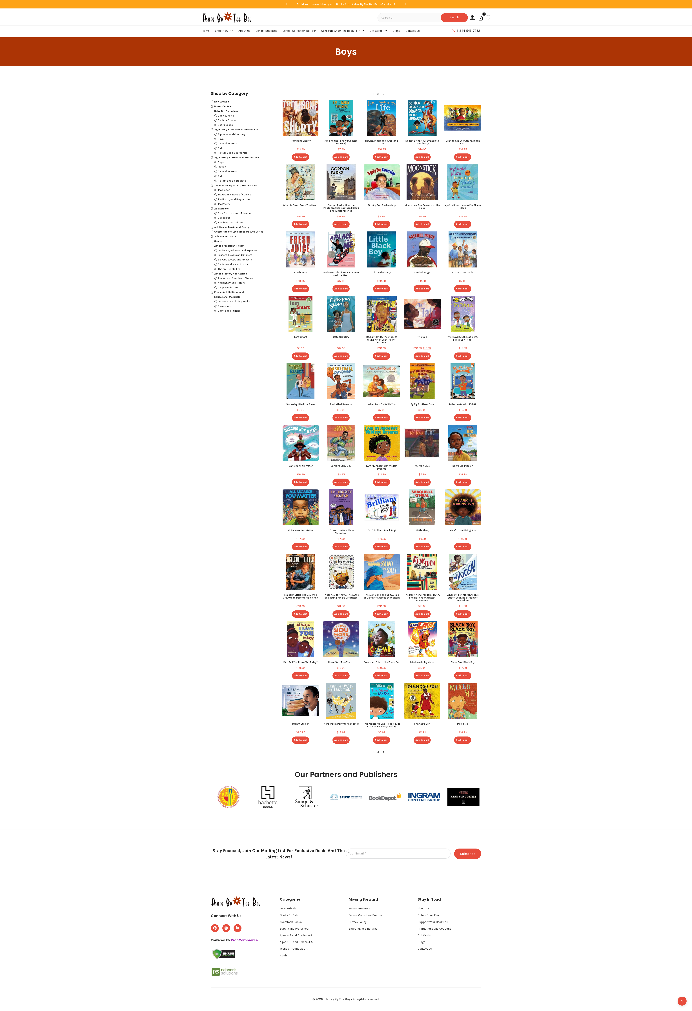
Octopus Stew (341, 336)
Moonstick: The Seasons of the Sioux (422, 206)
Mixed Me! (462, 723)
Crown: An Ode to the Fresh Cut (381, 662)
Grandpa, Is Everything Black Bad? (463, 142)
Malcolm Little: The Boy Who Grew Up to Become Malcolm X (300, 596)
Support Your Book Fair (433, 922)
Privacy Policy (357, 922)
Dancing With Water (301, 465)
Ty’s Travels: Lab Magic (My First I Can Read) (462, 338)
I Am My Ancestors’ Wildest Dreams (381, 467)
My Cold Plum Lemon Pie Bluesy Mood (462, 206)
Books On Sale (289, 915)
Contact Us (413, 30)
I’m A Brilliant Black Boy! (381, 530)
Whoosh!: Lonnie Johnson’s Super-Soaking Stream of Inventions (463, 597)
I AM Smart (300, 336)
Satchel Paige (422, 272)
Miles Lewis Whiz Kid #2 (462, 404)
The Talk (422, 336)
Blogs (396, 30)
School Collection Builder (299, 30)
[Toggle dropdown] (231, 30)
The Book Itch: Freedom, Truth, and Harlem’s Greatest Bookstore (422, 597)
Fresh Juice (300, 272)
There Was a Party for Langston (341, 723)
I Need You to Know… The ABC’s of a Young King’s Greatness (341, 596)
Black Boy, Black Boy (463, 662)
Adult (283, 955)
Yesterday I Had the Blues (300, 404)
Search (454, 17)
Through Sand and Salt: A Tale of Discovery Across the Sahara (382, 596)
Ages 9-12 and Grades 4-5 (296, 942)
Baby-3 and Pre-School (294, 928)
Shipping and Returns (363, 928)
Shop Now (221, 30)
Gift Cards (376, 30)
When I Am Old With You (382, 404)
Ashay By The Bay (338, 999)
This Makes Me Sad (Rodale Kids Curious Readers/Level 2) (381, 725)
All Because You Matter (300, 530)
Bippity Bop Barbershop (381, 205)
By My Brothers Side (422, 404)
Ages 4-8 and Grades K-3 (296, 935)
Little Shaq (422, 530)
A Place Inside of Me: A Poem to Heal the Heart (341, 274)
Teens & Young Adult (293, 948)
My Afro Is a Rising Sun (462, 530)
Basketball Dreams (341, 404)
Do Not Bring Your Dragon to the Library (422, 142)
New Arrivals (288, 908)
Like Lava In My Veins (422, 662)
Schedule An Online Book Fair (340, 30)
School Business (266, 30)
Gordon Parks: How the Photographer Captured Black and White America (341, 208)
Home (206, 30)
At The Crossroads (462, 272)
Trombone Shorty (300, 140)
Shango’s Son (422, 723)
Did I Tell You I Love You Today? (300, 662)
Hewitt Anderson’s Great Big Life (381, 142)
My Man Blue (422, 465)
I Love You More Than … (341, 662)
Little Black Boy (382, 272)
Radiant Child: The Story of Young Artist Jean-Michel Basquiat (381, 339)
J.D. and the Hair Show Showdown (341, 532)
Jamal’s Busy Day (341, 465)
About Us (244, 30)
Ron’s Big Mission (462, 465)
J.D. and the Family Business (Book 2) (341, 142)
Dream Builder (300, 723)
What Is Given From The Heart (300, 205)
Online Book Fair (428, 915)
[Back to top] (682, 1001)
